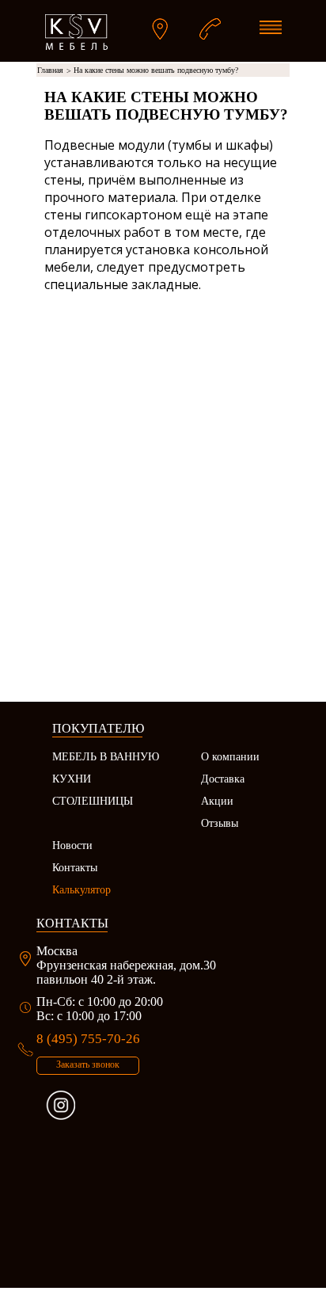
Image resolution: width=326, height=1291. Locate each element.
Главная (54, 70)
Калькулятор (81, 890)
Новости (72, 845)
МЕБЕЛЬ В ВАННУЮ (105, 757)
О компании (230, 757)
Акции (217, 801)
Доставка (222, 779)
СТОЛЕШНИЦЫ (92, 801)
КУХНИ (71, 779)
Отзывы (219, 823)
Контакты (74, 868)
